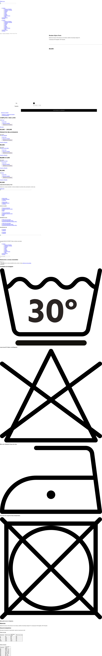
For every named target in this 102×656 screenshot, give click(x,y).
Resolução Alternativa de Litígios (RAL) (9, 221)
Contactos (4, 200)
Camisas (6, 23)
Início (1, 33)
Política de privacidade (6, 219)
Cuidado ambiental (5, 199)
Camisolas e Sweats (8, 10)
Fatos (5, 16)
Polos (5, 12)
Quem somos (4, 198)
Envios (3, 214)
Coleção (3, 8)
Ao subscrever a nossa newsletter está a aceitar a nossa (16, 263)
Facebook (4, 229)
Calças (5, 13)
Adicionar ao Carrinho (59, 110)
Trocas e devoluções (6, 208)
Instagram (4, 230)
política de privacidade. (27, 263)
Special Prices (5, 17)
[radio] (34, 103)
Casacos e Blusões (8, 9)
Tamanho (16, 106)
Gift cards (2, 127)
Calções (5, 14)
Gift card (3, 18)
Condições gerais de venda (7, 213)
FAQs (3, 210)
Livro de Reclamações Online (7, 220)
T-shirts (5, 24)
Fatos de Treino (7, 15)
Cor (16, 103)
